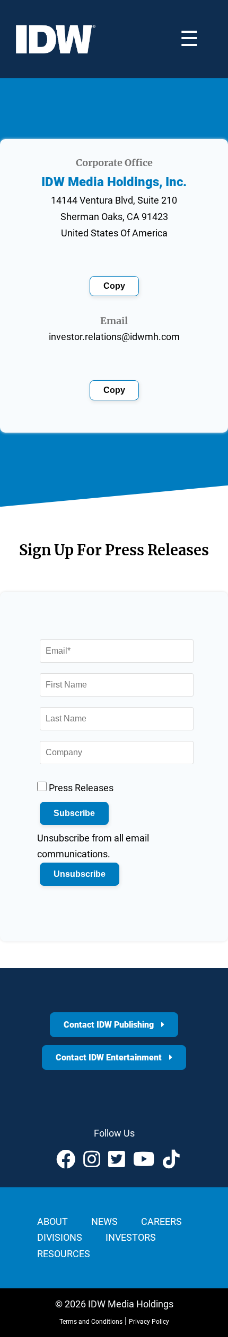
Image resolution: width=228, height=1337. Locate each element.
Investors (131, 1237)
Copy (114, 285)
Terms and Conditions (90, 1321)
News (104, 1221)
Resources (63, 1253)
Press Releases (80, 787)
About (52, 1221)
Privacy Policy (149, 1321)
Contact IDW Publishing (110, 1025)
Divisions (59, 1237)
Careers (161, 1221)
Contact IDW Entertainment (110, 1057)
